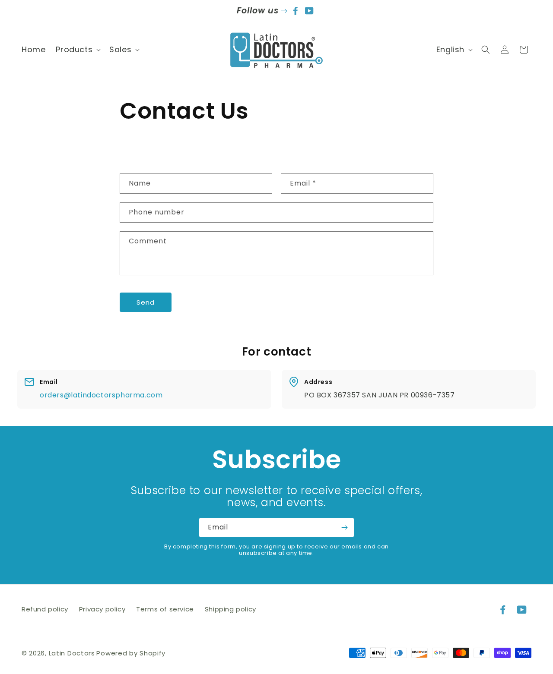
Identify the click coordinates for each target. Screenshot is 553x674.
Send (146, 302)
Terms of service (165, 609)
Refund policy (45, 609)
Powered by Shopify (130, 653)
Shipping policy (230, 609)
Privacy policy (102, 609)
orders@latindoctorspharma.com (101, 395)
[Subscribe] (344, 527)
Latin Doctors (72, 653)
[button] (77, 49)
